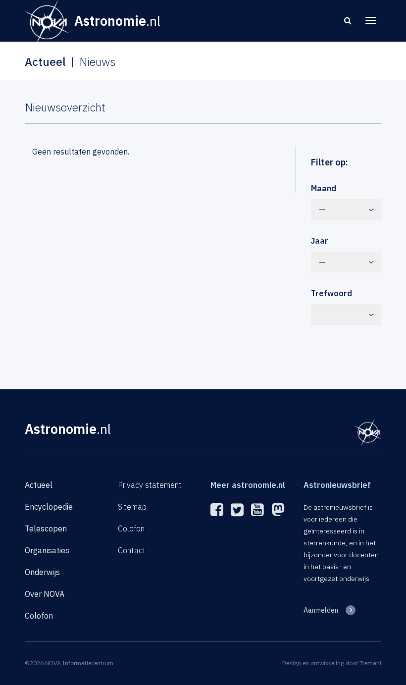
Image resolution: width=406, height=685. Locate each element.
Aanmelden (321, 610)
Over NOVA (44, 594)
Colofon (39, 616)
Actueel (38, 485)
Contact (132, 550)
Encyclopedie (49, 507)
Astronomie (68, 428)
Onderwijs (42, 572)
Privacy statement (150, 485)
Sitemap (132, 507)
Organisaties (47, 550)
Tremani (370, 663)
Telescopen (46, 528)
